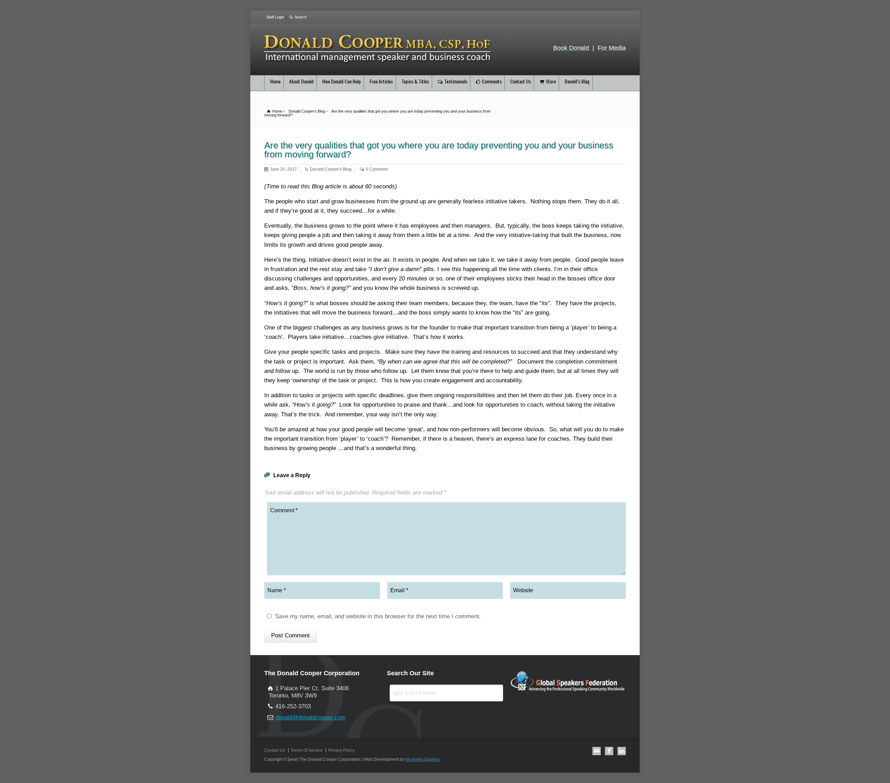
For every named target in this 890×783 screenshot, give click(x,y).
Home (275, 81)
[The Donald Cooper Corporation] (378, 62)
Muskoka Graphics (422, 759)
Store (551, 81)
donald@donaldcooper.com (310, 717)
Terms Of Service (307, 750)
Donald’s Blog (577, 81)
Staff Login (275, 17)
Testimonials (455, 81)
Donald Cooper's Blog (330, 169)
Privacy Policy (341, 750)
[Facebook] (609, 751)
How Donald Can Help (341, 81)
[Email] (596, 751)
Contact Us (520, 81)
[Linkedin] (621, 751)
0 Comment (377, 169)
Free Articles (381, 81)
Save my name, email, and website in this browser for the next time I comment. (378, 616)
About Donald (301, 81)
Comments (492, 81)
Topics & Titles (415, 81)
